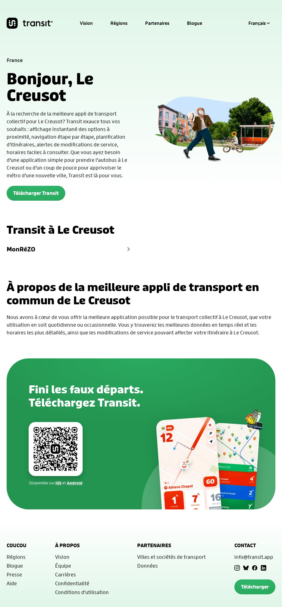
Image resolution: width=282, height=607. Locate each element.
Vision (86, 23)
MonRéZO (21, 249)
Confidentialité (72, 583)
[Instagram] (237, 568)
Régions (119, 23)
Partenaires (157, 23)
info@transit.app (253, 557)
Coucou (16, 545)
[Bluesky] (246, 567)
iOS (58, 482)
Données (147, 566)
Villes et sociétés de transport (171, 557)
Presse (14, 574)
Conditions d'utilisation (82, 592)
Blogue (194, 23)
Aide (12, 583)
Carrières (65, 574)
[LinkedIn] (263, 568)
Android (74, 482)
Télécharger (255, 586)
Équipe (63, 566)
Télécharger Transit (36, 193)
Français (257, 23)
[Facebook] (254, 568)
